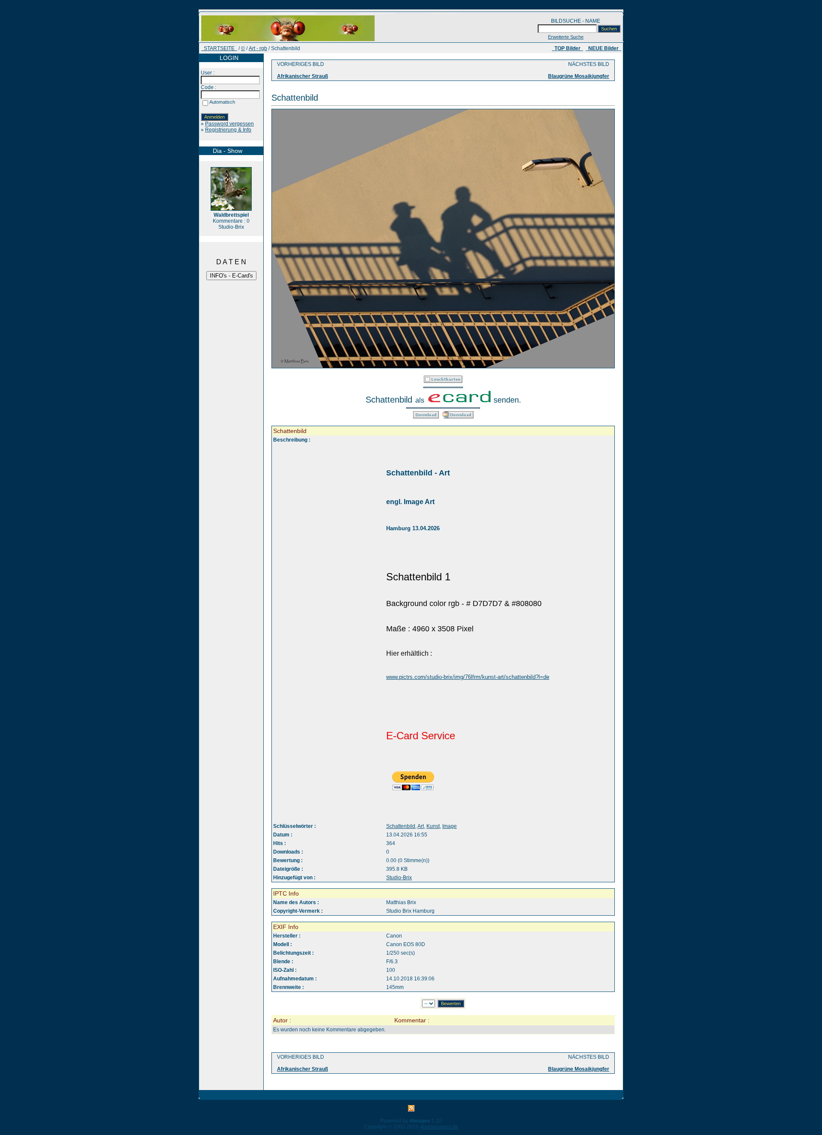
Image (449, 826)
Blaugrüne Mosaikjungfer (578, 76)
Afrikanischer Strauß (302, 76)
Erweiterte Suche (566, 36)
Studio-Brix (399, 878)
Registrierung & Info (228, 130)
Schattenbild (400, 826)
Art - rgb (258, 48)
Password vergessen (229, 124)
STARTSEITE (219, 48)
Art (420, 826)
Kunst (433, 826)
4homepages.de (439, 1127)
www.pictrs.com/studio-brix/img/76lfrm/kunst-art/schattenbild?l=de (467, 677)
